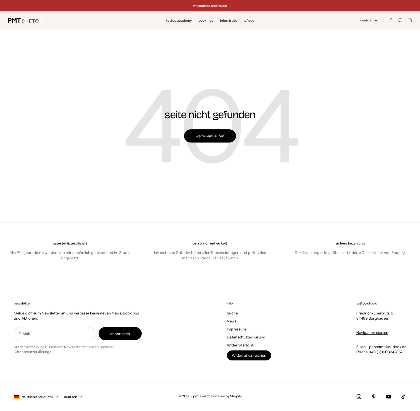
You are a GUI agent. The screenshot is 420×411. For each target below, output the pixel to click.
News (231, 321)
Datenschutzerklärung (246, 337)
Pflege (249, 20)
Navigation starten (372, 332)
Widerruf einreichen (249, 355)
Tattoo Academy (179, 20)
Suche (232, 313)
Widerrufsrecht (240, 345)
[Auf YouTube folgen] (388, 397)
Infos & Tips (228, 20)
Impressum (236, 329)
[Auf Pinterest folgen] (374, 397)
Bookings (206, 20)
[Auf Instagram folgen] (359, 397)
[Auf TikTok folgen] (403, 397)
